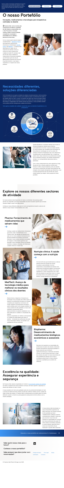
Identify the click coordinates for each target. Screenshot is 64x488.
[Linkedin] (34, 443)
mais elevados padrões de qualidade (37, 384)
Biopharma (14, 41)
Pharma (19, 41)
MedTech (10, 46)
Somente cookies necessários (34, 6)
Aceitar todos (46, 6)
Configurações (57, 6)
